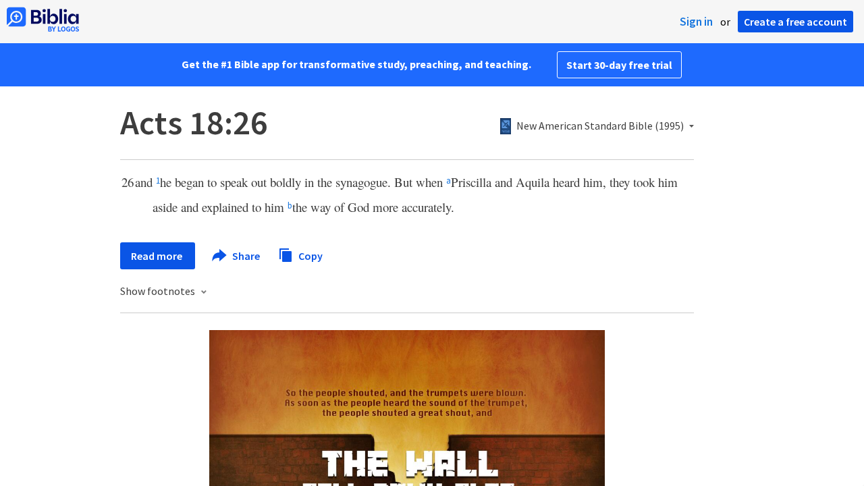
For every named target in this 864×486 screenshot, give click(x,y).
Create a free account (795, 21)
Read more (157, 256)
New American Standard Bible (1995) (600, 126)
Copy (309, 255)
